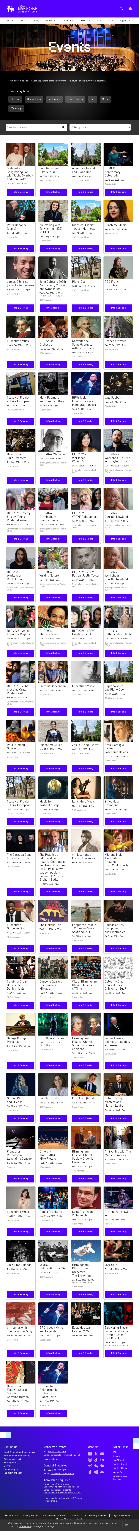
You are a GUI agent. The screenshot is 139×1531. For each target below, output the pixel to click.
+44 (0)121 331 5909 (57, 1452)
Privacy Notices (30, 1515)
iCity (115, 1452)
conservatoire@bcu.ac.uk (62, 1474)
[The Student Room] (102, 1466)
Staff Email (118, 1460)
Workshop (16, 108)
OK (126, 1525)
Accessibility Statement (96, 1515)
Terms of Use (11, 1515)
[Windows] (96, 1472)
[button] (23, 21)
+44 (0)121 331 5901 (57, 1470)
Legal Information (121, 1515)
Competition (34, 99)
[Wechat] (96, 1466)
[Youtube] (102, 1454)
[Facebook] (90, 1454)
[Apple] (90, 1472)
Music (105, 99)
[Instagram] (90, 1460)
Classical (15, 99)
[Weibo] (90, 1466)
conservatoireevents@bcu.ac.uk (65, 1455)
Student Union (120, 1468)
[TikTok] (96, 1460)
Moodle (116, 1456)
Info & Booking (20, 192)
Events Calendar (51, 1459)
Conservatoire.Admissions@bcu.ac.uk (62, 1487)
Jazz (92, 99)
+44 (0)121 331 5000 (13, 1473)
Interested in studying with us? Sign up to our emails (63, 1499)
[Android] (102, 1472)
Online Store (119, 1472)
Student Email (120, 1464)
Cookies (76, 1515)
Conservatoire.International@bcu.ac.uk (62, 1492)
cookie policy (25, 1526)
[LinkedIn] (102, 1460)
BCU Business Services (120, 1477)
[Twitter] (96, 1454)
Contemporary (75, 99)
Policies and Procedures (55, 1515)
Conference (54, 99)
